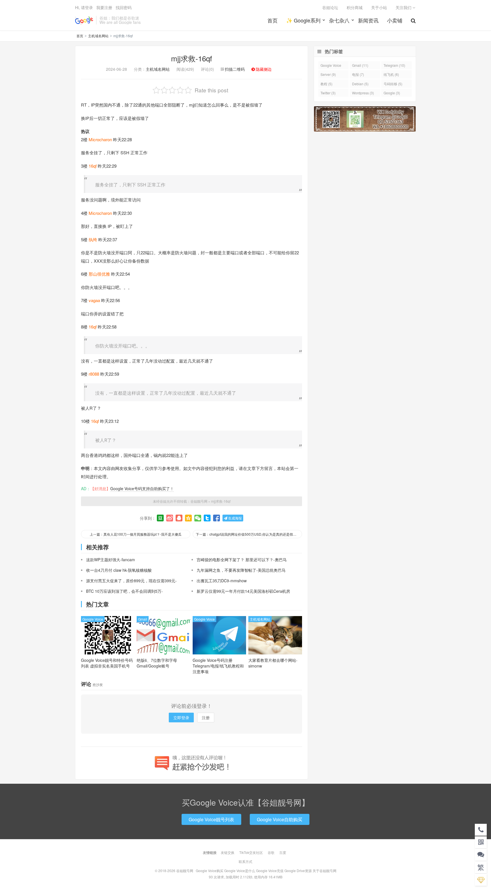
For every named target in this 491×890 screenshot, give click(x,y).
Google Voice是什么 (239, 870)
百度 (282, 852)
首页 (272, 20)
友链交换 (227, 852)
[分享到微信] (197, 518)
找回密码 (124, 7)
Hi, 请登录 (84, 7)
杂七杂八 (339, 20)
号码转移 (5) (393, 83)
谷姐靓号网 (84, 20)
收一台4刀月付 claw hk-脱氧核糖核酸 (119, 570)
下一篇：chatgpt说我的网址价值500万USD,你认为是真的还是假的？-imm (249, 534)
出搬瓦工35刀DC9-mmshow (222, 580)
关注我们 (404, 7)
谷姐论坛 (330, 7)
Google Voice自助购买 (279, 819)
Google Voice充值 (270, 870)
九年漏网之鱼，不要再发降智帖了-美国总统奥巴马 (241, 570)
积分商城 (355, 7)
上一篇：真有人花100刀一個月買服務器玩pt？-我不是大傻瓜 (136, 534)
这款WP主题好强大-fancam (110, 559)
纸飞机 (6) (391, 74)
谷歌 (271, 852)
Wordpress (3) (363, 92)
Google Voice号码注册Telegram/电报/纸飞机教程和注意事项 (218, 665)
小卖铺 (394, 20)
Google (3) (392, 92)
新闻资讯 (368, 20)
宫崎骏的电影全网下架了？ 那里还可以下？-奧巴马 (242, 559)
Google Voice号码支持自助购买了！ (142, 488)
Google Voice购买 (209, 870)
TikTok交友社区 (251, 852)
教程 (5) (326, 83)
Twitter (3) (328, 92)
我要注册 (104, 7)
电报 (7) (358, 74)
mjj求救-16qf (191, 58)
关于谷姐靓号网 (324, 870)
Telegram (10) (394, 65)
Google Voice (92, 619)
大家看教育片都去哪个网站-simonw (272, 663)
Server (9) (328, 74)
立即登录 (181, 717)
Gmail (142, 619)
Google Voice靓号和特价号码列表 (107, 663)
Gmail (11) (360, 65)
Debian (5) (360, 83)
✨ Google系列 (303, 20)
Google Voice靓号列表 (211, 819)
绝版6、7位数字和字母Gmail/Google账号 (157, 663)
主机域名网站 (98, 35)
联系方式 (245, 861)
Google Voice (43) (331, 66)
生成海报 (234, 517)
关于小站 (379, 7)
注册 (206, 717)
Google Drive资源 (298, 870)
